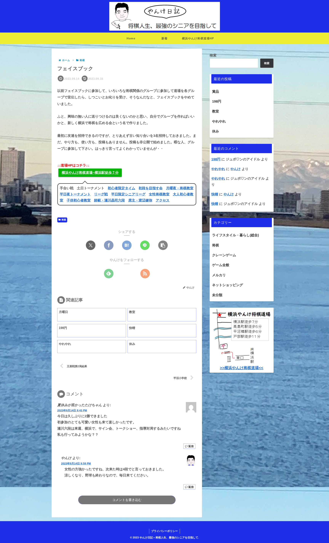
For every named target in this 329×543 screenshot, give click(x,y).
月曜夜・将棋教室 (179, 188)
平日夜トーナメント (75, 194)
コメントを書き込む (126, 500)
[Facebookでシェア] (108, 245)
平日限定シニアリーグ (128, 194)
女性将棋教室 (159, 194)
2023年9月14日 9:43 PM (72, 410)
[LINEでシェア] (145, 245)
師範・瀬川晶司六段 (109, 200)
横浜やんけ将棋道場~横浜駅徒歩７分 (90, 172)
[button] (163, 245)
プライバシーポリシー (164, 531)
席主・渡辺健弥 (140, 200)
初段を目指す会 (151, 188)
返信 (191, 446)
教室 (215, 111)
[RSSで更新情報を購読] (145, 273)
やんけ (235, 169)
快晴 (214, 194)
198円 (216, 101)
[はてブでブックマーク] (127, 245)
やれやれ (219, 121)
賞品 (215, 91)
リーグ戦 (101, 194)
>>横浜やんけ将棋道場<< (241, 368)
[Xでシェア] (90, 245)
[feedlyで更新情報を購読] (108, 273)
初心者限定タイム (121, 188)
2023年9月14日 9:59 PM (76, 463)
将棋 (63, 219)
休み (215, 131)
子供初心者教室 (79, 200)
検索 (213, 55)
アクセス (162, 200)
